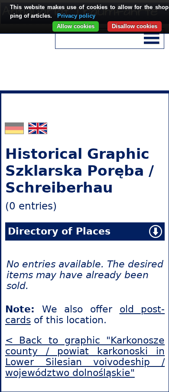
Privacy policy (76, 16)
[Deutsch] (15, 130)
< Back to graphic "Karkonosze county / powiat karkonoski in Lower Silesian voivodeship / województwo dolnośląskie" (85, 356)
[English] (38, 130)
